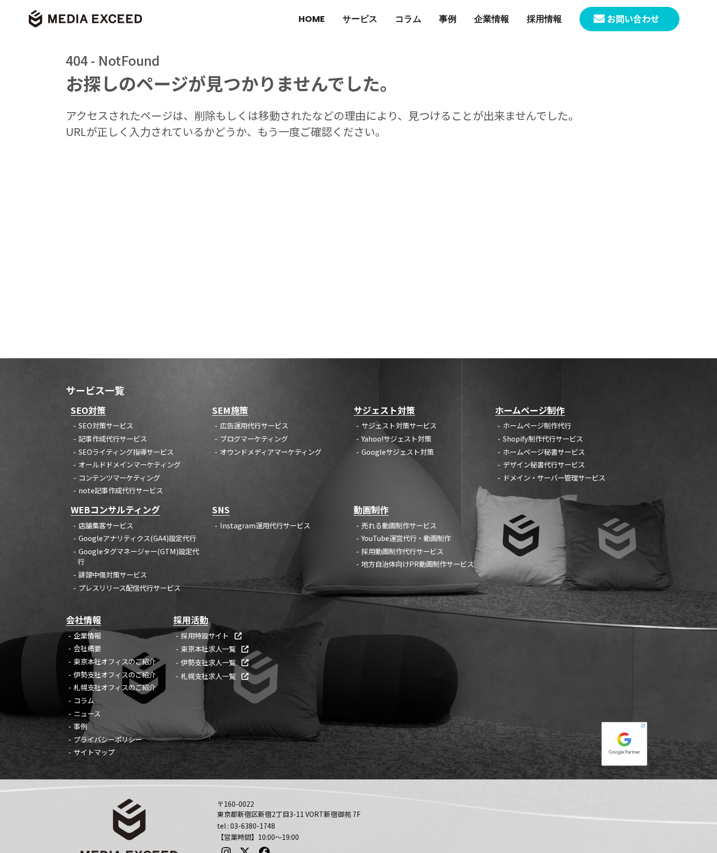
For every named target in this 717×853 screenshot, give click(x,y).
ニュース (87, 713)
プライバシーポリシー (108, 739)
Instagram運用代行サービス (265, 525)
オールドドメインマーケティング (129, 464)
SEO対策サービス (106, 425)
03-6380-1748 (252, 826)
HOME (312, 19)
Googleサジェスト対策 (397, 451)
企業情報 (491, 19)
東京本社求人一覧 (214, 648)
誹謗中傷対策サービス (113, 574)
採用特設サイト (211, 635)
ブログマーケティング (254, 438)
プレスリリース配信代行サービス (129, 587)
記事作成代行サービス (113, 438)
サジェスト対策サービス (399, 425)
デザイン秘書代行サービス (544, 464)
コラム (408, 19)
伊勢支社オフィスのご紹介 (115, 674)
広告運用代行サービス (254, 425)
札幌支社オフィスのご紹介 (115, 687)
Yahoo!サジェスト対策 (396, 438)
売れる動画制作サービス (399, 525)
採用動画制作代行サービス (402, 551)
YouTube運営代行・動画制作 (406, 538)
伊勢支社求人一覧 (214, 662)
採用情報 (544, 19)
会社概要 (87, 648)
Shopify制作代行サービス (543, 438)
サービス (360, 19)
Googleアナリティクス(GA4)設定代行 (137, 538)
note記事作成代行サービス (121, 490)
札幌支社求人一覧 (214, 676)
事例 (448, 19)
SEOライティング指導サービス (126, 451)
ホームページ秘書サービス (544, 451)
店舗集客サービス (106, 525)
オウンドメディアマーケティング (270, 451)
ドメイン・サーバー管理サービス (554, 477)
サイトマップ (94, 752)
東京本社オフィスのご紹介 (115, 661)
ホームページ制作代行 (537, 425)
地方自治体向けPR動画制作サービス (417, 564)
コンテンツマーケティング (119, 477)
